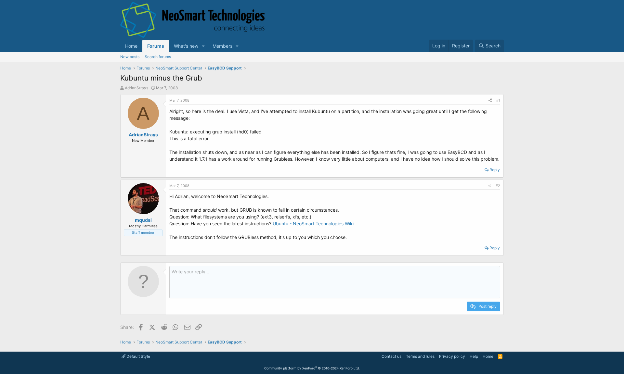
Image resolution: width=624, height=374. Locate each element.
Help (474, 356)
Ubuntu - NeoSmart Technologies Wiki (313, 223)
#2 (498, 185)
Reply (494, 169)
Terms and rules (420, 356)
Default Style (137, 356)
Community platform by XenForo (312, 368)
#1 (498, 100)
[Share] (490, 100)
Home (131, 46)
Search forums (158, 56)
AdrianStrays (136, 87)
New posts (129, 56)
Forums (155, 46)
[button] (203, 46)
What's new (186, 46)
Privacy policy (452, 356)
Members (222, 46)
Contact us (391, 356)
